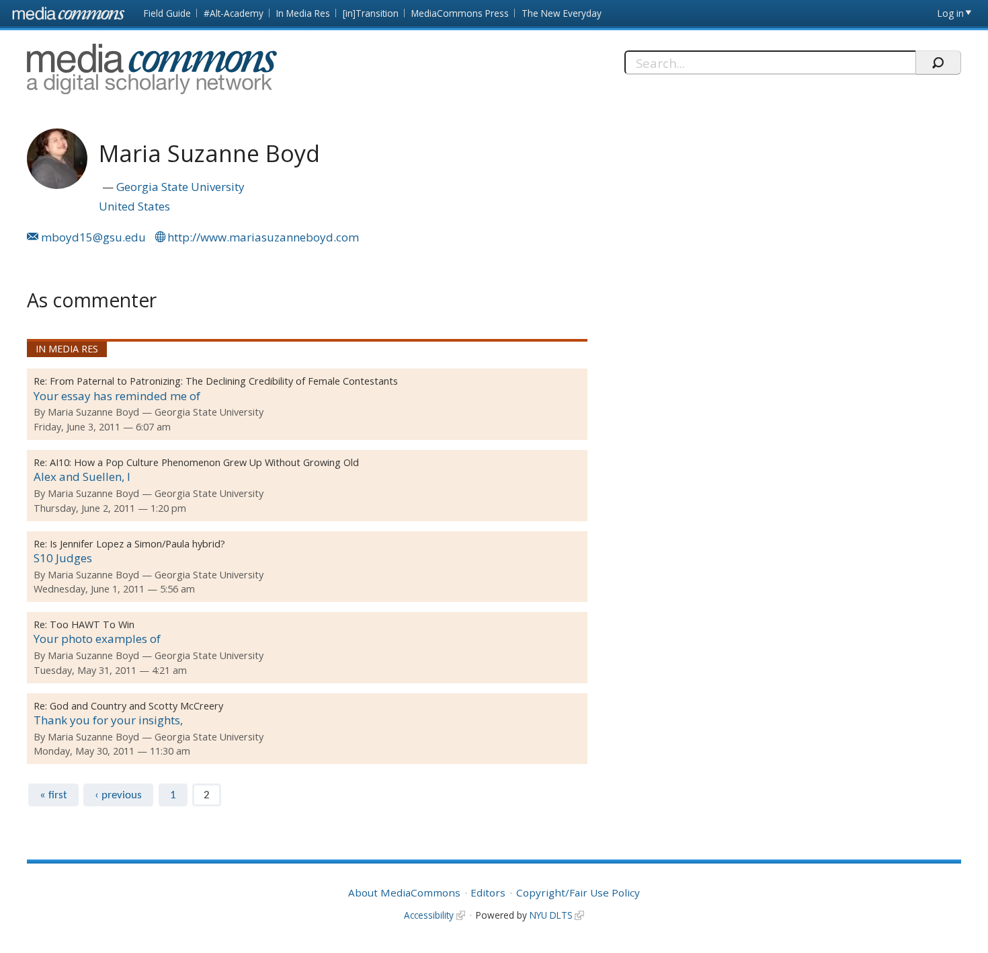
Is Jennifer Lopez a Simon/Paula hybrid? (137, 543)
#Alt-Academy (233, 13)
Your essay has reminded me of (117, 396)
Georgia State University (180, 186)
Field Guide (167, 13)
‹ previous (118, 795)
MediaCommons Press (460, 13)
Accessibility (429, 915)
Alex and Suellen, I (82, 476)
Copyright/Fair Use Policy (578, 892)
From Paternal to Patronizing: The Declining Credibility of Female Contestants (224, 381)
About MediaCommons (404, 892)
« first (53, 795)
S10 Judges (63, 558)
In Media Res (303, 13)
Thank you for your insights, (108, 720)
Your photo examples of (97, 638)
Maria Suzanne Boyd (93, 412)
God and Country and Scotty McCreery (136, 705)
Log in (951, 13)
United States (134, 206)
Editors (487, 892)
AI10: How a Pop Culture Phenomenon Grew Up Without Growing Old (204, 462)
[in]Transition (371, 13)
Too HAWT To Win (92, 624)
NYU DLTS (551, 915)
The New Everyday (562, 13)
